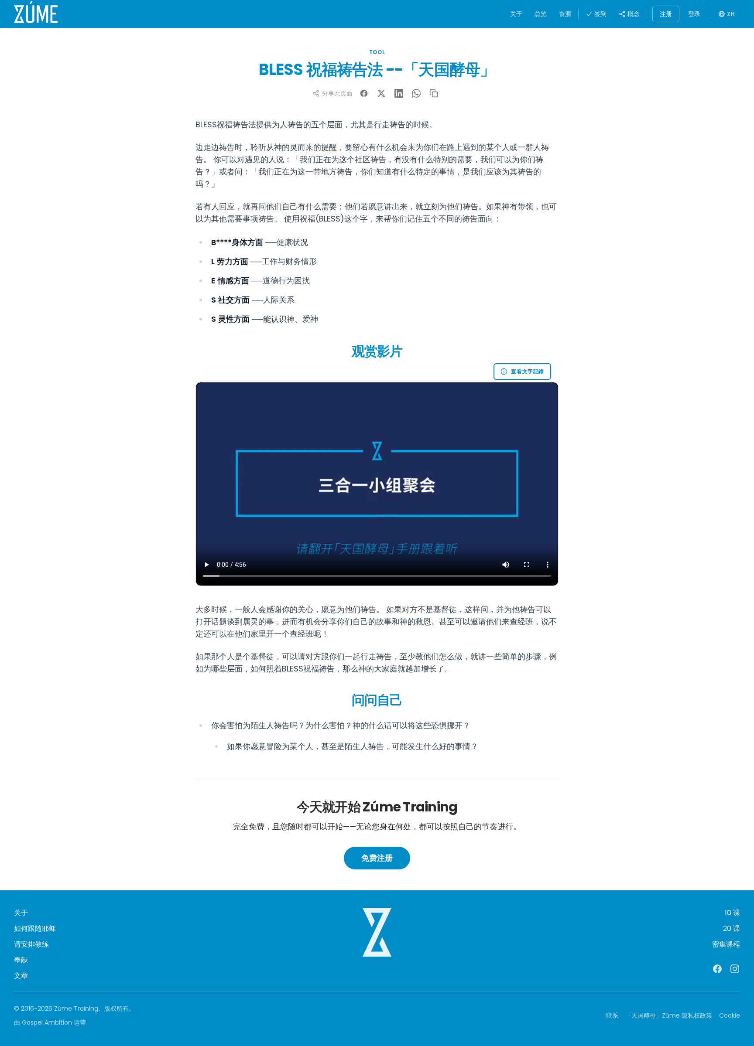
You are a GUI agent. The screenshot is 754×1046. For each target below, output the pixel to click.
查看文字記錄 (527, 371)
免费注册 (377, 857)
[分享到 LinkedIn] (399, 93)
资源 (565, 14)
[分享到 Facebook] (364, 93)
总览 (541, 14)
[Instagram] (735, 969)
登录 (694, 14)
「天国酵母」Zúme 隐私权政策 (668, 1015)
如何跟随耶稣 (35, 928)
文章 (21, 976)
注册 (666, 14)
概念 (633, 14)
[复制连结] (434, 93)
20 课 (731, 928)
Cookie (729, 1015)
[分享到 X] (381, 93)
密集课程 (726, 944)
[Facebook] (717, 969)
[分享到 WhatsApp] (416, 93)
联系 (612, 1015)
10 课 (732, 913)
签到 (600, 14)
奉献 (21, 960)
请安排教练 (31, 944)
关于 (516, 14)
